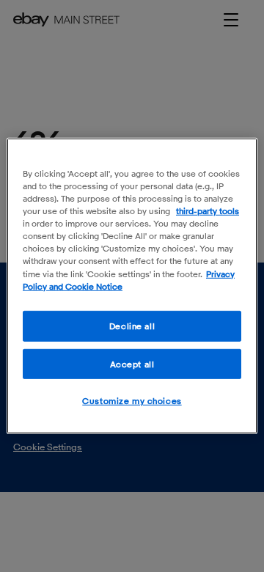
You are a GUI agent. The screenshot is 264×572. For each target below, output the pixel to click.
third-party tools (207, 210)
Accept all (132, 363)
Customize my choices (131, 400)
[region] (132, 286)
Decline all (132, 325)
